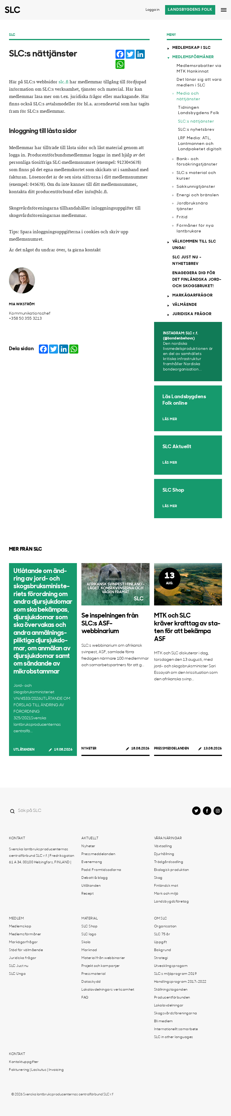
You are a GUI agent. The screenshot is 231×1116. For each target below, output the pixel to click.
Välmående (184, 305)
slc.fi (63, 82)
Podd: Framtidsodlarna (101, 870)
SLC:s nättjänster (196, 121)
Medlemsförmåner (193, 57)
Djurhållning (164, 854)
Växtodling (163, 846)
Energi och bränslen (198, 195)
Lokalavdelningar (169, 1005)
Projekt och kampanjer (100, 966)
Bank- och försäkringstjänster (197, 162)
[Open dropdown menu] (223, 10)
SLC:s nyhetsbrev (196, 130)
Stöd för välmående (26, 950)
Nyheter (89, 748)
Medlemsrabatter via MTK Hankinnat (199, 69)
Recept (87, 893)
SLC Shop (89, 926)
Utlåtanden (24, 749)
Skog (158, 878)
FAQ (84, 997)
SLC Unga (17, 974)
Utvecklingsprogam (171, 966)
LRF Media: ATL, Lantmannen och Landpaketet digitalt (200, 143)
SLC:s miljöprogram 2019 (175, 974)
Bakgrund (162, 950)
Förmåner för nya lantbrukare (195, 229)
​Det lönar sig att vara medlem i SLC (199, 83)
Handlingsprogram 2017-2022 (180, 982)
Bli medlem (163, 1021)
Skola (86, 942)
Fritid (182, 217)
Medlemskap (20, 926)
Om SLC (160, 918)
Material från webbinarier (103, 958)
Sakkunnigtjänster (196, 187)
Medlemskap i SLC (191, 48)
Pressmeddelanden (171, 748)
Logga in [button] (152, 10)
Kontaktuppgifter (24, 1062)
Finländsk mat (166, 886)
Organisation (165, 926)
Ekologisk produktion (171, 870)
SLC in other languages (173, 1037)
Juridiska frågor (192, 314)
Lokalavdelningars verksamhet (107, 989)
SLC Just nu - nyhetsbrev (186, 260)
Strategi (161, 958)
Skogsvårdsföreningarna (175, 1013)
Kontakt (17, 838)
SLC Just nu (18, 966)
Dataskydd (91, 982)
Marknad (89, 950)
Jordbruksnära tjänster (192, 206)
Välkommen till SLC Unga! (194, 244)
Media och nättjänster (188, 96)
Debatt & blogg (94, 878)
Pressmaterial (93, 974)
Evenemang (91, 862)
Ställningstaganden (171, 989)
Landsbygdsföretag (171, 901)
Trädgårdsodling (168, 862)
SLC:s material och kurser (196, 176)
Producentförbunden (172, 997)
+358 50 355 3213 (25, 319)
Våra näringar (168, 838)
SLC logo (88, 934)
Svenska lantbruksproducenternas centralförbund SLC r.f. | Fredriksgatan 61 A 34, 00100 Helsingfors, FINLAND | (41, 856)
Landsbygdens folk (190, 10)
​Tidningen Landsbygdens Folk (198, 110)
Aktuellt (89, 838)
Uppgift (160, 942)
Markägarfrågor (192, 295)
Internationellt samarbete (176, 1029)
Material (89, 918)
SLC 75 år (162, 934)
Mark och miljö (166, 893)
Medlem (16, 918)
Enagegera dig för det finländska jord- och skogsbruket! (196, 279)
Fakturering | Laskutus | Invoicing (36, 1070)
